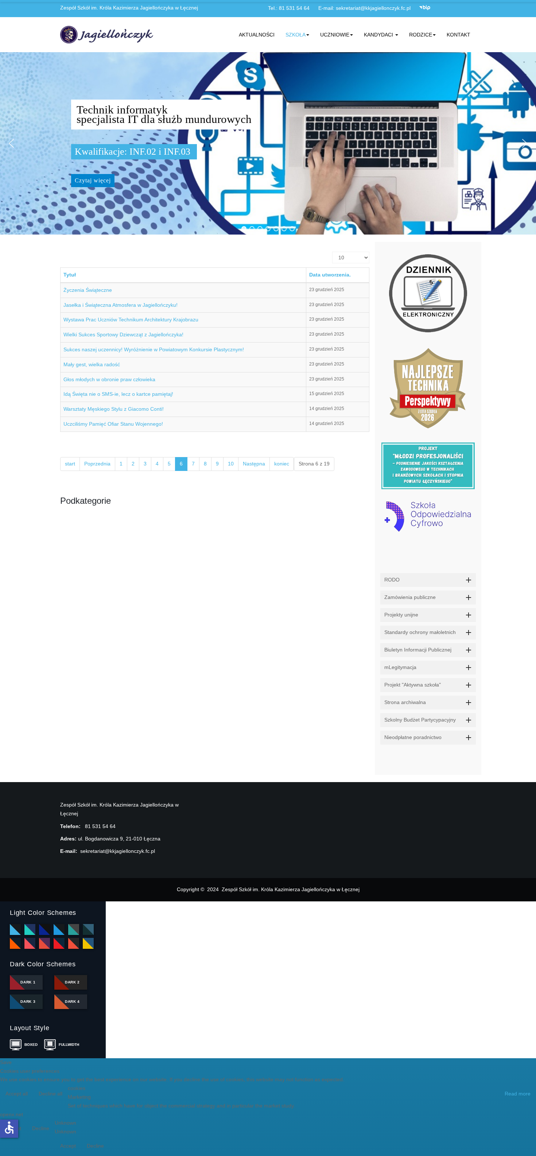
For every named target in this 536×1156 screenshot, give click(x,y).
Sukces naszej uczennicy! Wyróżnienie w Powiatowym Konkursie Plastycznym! (153, 349)
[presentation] (383, 595)
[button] (11, 143)
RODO (392, 580)
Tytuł (69, 275)
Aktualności (257, 35)
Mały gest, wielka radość (91, 364)
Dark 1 (27, 982)
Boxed (31, 1045)
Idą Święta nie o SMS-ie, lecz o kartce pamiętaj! (118, 394)
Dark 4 (72, 1002)
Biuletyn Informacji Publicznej (417, 650)
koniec (281, 464)
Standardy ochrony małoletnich (420, 632)
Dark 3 (27, 1002)
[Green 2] (88, 929)
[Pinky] (29, 943)
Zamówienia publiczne (410, 597)
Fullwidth (68, 1045)
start (70, 464)
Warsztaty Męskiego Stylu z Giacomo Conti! (113, 409)
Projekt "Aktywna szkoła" (412, 685)
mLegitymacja (400, 667)
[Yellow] (88, 943)
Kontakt (458, 35)
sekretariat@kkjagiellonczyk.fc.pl (373, 8)
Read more (518, 1094)
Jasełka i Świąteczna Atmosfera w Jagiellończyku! (120, 305)
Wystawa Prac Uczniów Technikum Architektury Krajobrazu (130, 319)
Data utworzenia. (330, 275)
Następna (254, 464)
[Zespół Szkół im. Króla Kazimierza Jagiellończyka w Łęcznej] (108, 34)
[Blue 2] (44, 929)
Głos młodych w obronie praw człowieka (109, 379)
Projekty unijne (401, 615)
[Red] (59, 943)
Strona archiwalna (405, 702)
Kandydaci (379, 35)
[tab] (428, 580)
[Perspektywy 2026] (428, 387)
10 (231, 464)
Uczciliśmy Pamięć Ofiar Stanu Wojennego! (113, 424)
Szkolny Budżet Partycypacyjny (420, 720)
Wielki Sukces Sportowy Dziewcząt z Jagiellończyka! (123, 334)
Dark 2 (72, 982)
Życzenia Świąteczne (87, 290)
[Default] (15, 929)
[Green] (73, 929)
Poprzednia (97, 464)
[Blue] (29, 929)
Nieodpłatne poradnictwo (413, 737)
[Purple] (44, 943)
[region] (268, 143)
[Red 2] (73, 943)
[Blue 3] (59, 929)
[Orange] (15, 943)
